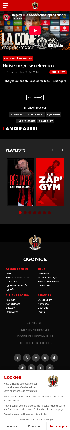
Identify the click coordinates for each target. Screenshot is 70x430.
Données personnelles (35, 336)
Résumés (20, 182)
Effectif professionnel (17, 277)
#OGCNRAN (17, 114)
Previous (52, 150)
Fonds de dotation (48, 281)
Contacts (35, 323)
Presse (41, 311)
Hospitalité (12, 311)
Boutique (43, 307)
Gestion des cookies (35, 343)
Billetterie (10, 307)
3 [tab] (30, 213)
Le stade (10, 300)
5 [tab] (40, 213)
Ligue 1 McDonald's (16, 285)
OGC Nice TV (46, 121)
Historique (43, 273)
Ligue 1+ (10, 289)
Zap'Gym (50, 182)
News (9, 273)
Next (62, 150)
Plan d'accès (13, 303)
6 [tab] (45, 213)
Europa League (26, 121)
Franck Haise (35, 114)
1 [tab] (20, 213)
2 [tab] (25, 213)
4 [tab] (35, 213)
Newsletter (43, 303)
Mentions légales (35, 329)
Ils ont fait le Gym (47, 277)
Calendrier (12, 281)
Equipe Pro (53, 114)
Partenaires (44, 285)
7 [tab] (50, 213)
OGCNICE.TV (45, 300)
